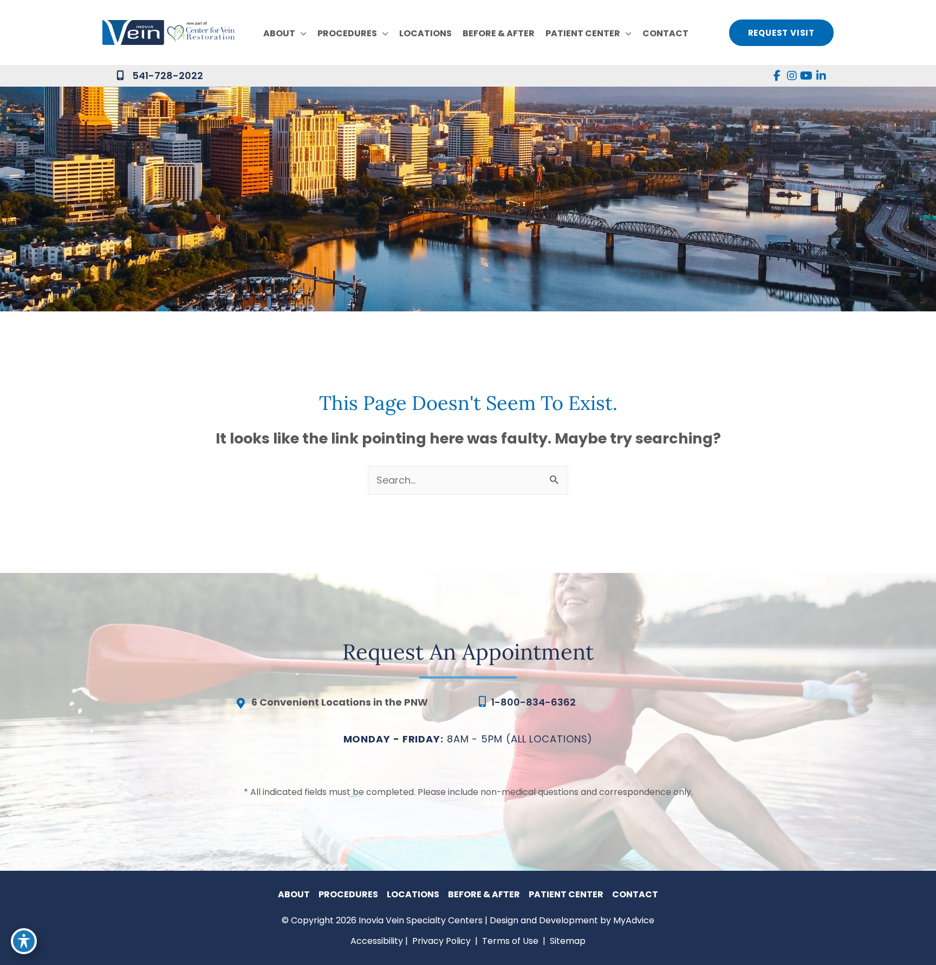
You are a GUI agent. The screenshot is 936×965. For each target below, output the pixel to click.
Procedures (348, 894)
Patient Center (566, 894)
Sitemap (567, 941)
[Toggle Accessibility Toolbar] (24, 941)
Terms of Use (510, 941)
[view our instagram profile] (791, 76)
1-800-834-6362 (533, 702)
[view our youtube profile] (806, 76)
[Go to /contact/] (346, 705)
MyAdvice (633, 920)
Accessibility (376, 941)
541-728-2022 (167, 75)
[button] (301, 33)
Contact (635, 894)
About (294, 894)
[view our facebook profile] (777, 76)
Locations (413, 894)
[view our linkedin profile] (821, 76)
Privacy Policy (441, 941)
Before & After (484, 894)
